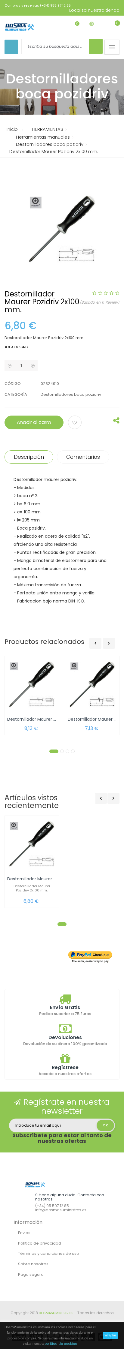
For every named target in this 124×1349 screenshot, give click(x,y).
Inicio (12, 129)
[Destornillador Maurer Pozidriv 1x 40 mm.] (31, 685)
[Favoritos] (72, 26)
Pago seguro (31, 1274)
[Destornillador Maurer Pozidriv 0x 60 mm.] (92, 685)
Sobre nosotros (33, 1264)
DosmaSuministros (56, 1313)
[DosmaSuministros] (20, 27)
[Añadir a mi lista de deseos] (75, 423)
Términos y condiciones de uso (48, 1253)
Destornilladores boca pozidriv (71, 394)
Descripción (29, 457)
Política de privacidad (39, 1243)
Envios (24, 1233)
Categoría (16, 394)
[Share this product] (116, 421)
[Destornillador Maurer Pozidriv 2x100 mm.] (31, 844)
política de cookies (61, 1343)
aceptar (110, 1335)
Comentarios (83, 457)
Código (13, 383)
